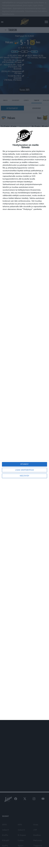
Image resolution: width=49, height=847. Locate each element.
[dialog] (24, 423)
